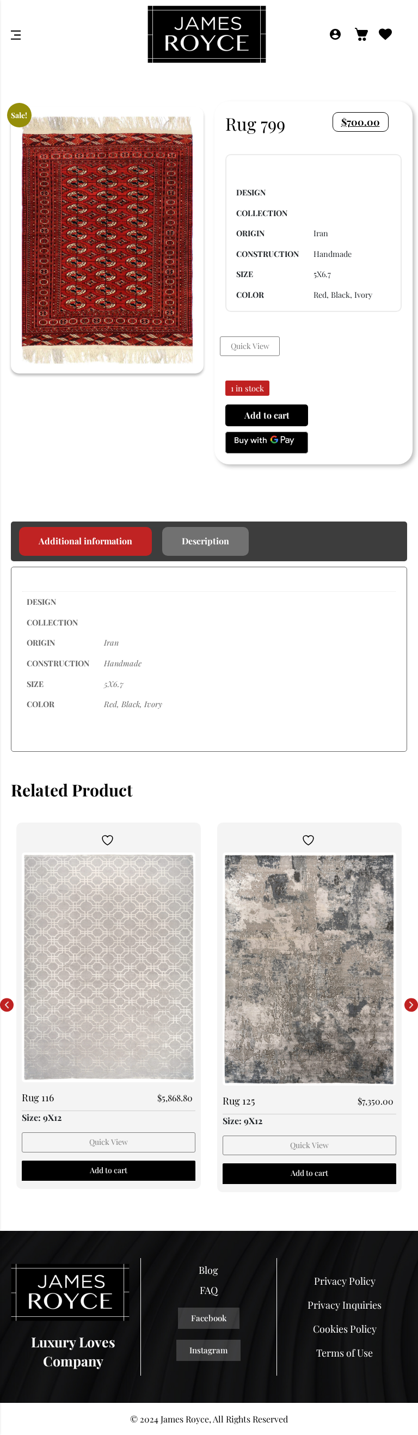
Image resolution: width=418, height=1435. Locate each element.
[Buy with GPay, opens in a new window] (266, 442)
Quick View (250, 346)
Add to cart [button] (108, 1170)
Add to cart (267, 415)
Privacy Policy (345, 1280)
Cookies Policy (345, 1328)
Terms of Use (344, 1352)
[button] (7, 1005)
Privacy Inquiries (345, 1304)
